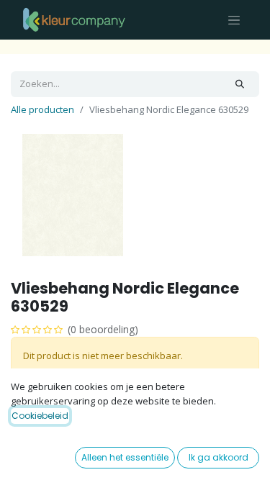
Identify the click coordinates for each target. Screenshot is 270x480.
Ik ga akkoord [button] (218, 457)
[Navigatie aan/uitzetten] (234, 20)
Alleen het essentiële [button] (124, 457)
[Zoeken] (239, 84)
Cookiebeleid (40, 415)
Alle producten (42, 109)
